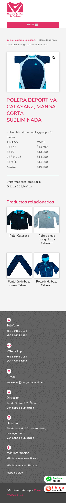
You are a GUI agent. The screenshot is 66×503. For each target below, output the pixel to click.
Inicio (10, 40)
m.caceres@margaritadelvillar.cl (26, 382)
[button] (30, 25)
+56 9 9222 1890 (17, 335)
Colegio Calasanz (25, 40)
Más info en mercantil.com (22, 458)
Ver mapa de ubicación (20, 407)
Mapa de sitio (15, 472)
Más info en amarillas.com (22, 465)
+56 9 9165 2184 (17, 331)
